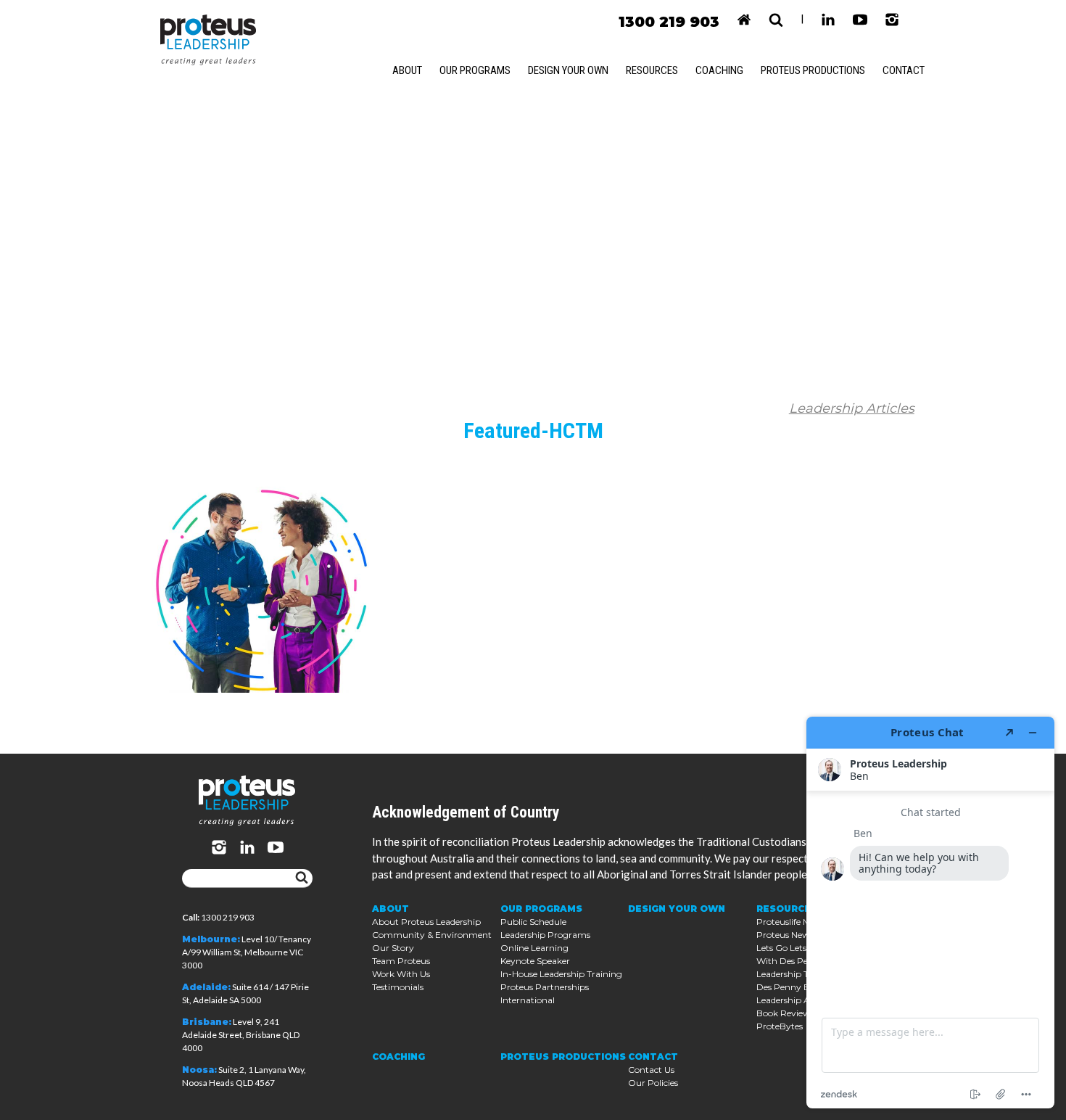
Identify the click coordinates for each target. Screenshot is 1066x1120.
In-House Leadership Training (561, 973)
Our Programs (475, 70)
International (527, 1000)
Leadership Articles (851, 408)
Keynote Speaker (535, 960)
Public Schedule (533, 921)
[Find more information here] (930, 912)
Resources (652, 70)
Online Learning (534, 947)
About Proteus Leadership (426, 921)
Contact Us (651, 1069)
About (407, 70)
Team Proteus (401, 960)
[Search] (302, 878)
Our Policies (653, 1082)
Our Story (393, 947)
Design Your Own (568, 70)
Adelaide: (206, 986)
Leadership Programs (545, 934)
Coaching (719, 70)
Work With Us (401, 973)
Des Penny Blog (789, 986)
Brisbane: (206, 1021)
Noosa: (199, 1069)
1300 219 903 (669, 21)
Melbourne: (211, 939)
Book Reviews (785, 1013)
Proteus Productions (813, 70)
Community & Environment (432, 934)
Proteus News (785, 934)
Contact (904, 70)
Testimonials (397, 986)
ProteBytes (779, 1026)
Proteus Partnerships (544, 986)
